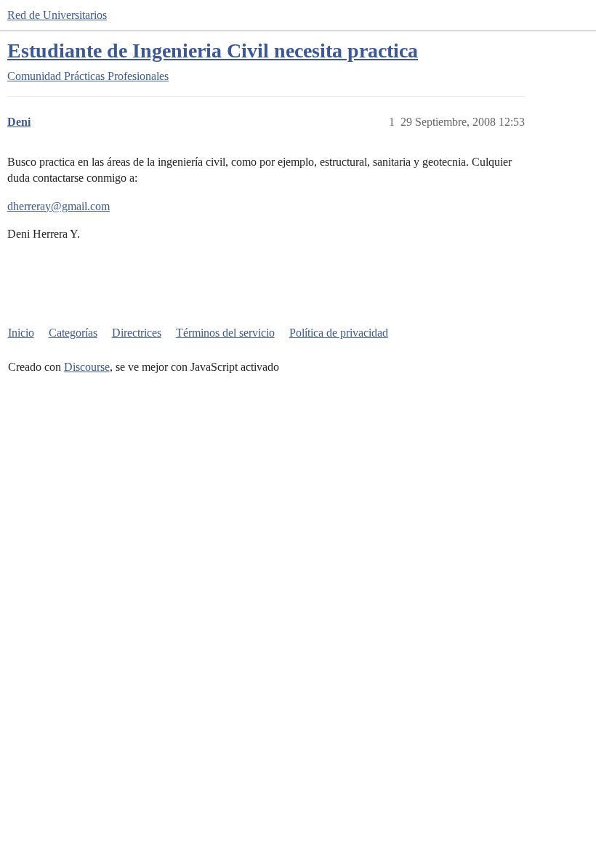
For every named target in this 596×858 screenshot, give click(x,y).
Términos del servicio (225, 332)
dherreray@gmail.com (58, 206)
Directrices (136, 332)
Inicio (21, 332)
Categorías (73, 332)
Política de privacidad (338, 332)
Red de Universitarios (57, 15)
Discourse (87, 367)
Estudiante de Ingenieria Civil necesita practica (212, 50)
